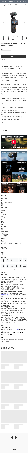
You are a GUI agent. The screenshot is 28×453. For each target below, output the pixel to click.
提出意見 (14, 449)
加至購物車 (14, 56)
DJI (3, 122)
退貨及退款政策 (15, 446)
